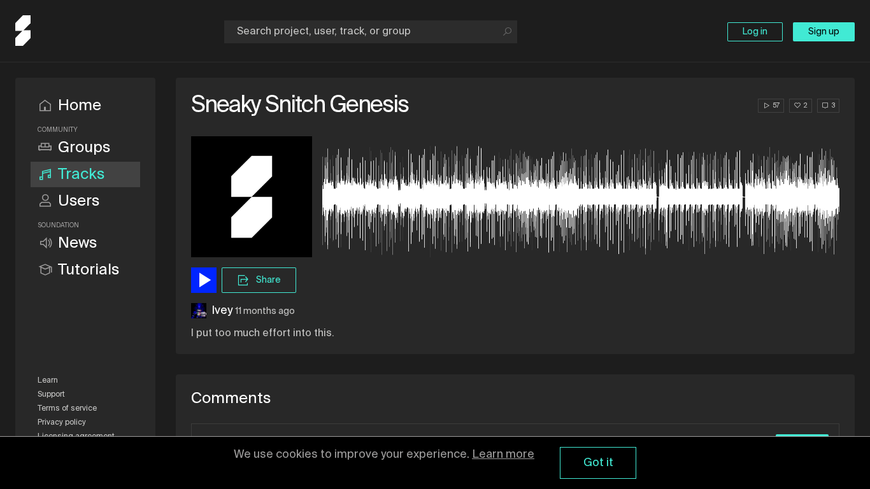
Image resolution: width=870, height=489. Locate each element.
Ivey (221, 311)
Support (51, 395)
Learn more (503, 454)
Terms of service (67, 409)
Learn (48, 381)
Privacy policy (62, 423)
